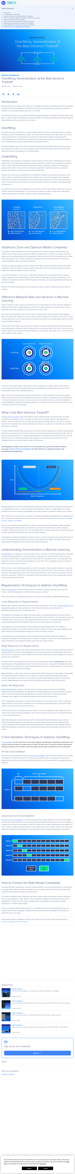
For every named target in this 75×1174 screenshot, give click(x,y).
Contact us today (8, 1074)
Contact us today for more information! (15, 921)
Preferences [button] (43, 1164)
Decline (29, 1168)
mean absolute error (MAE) (12, 521)
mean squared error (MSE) (63, 518)
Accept (45, 1168)
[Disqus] (37, 954)
